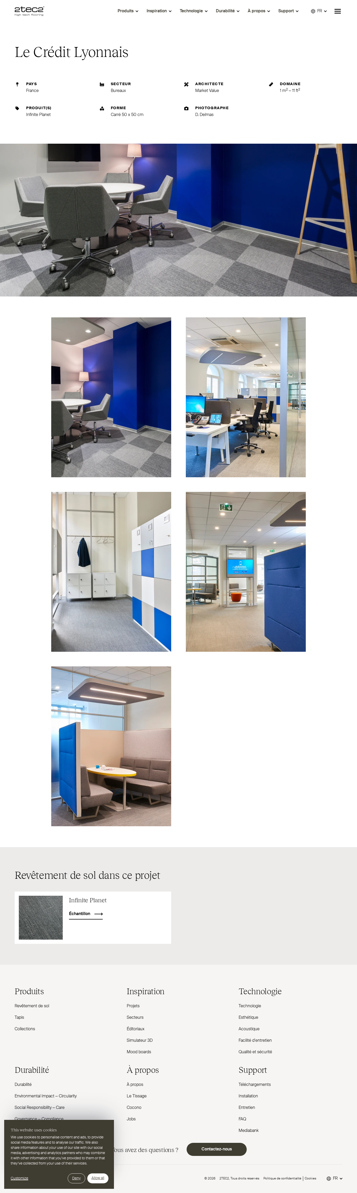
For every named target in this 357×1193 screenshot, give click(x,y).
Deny (76, 1178)
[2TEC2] (29, 11)
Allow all (97, 1178)
